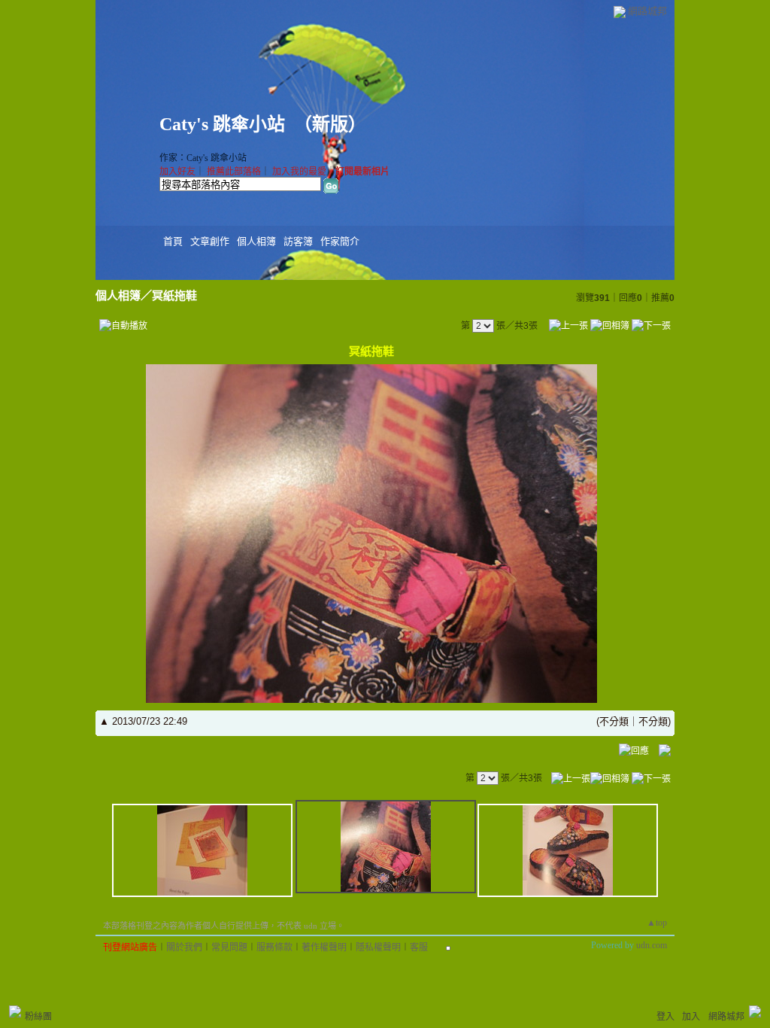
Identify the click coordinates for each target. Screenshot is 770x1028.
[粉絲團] (15, 1011)
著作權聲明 (324, 947)
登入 (665, 1016)
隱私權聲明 (378, 947)
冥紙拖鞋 (174, 295)
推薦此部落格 (234, 171)
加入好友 (177, 171)
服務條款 (274, 947)
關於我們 (184, 947)
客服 (419, 947)
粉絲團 (38, 1016)
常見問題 (229, 947)
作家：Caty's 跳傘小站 (203, 158)
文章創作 (209, 241)
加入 (691, 1016)
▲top (657, 922)
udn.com (651, 945)
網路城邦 (647, 11)
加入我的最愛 (299, 171)
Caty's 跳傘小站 (222, 124)
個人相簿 (256, 241)
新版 (330, 124)
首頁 (173, 241)
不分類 (614, 721)
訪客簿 (298, 241)
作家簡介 (339, 241)
